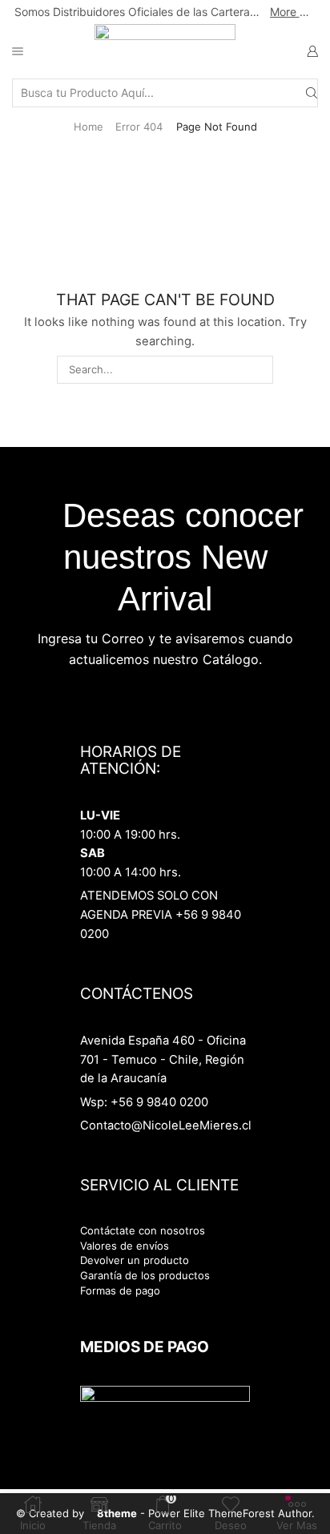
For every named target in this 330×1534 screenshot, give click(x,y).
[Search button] (311, 93)
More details (293, 11)
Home (88, 126)
